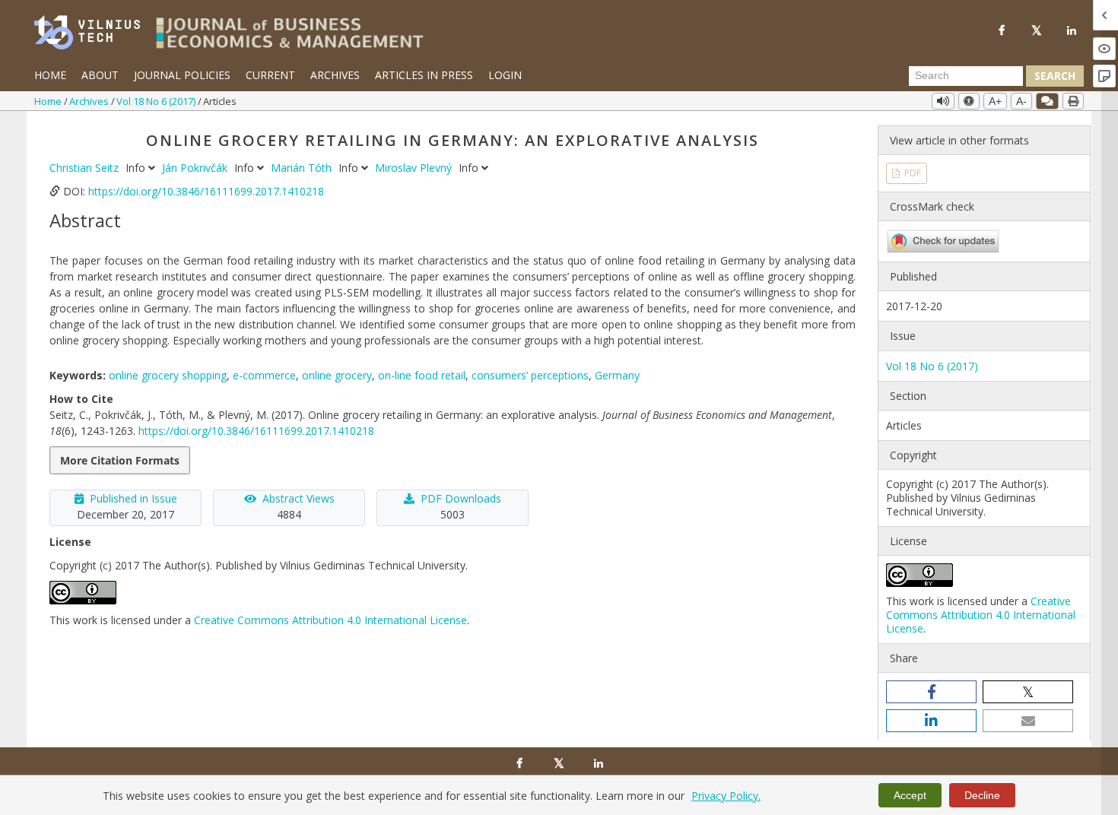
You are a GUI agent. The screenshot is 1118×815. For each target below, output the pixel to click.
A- (1021, 101)
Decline (982, 795)
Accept (910, 795)
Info (136, 167)
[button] (931, 691)
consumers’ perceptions (530, 375)
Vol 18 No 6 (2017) (157, 101)
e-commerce (264, 375)
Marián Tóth (303, 167)
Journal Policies (182, 75)
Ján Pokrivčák (196, 167)
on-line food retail (421, 375)
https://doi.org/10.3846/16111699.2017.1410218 (206, 191)
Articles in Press (424, 75)
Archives (335, 75)
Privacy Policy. (726, 795)
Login (505, 75)
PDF (911, 172)
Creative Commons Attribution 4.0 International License (330, 620)
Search (1054, 75)
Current (270, 75)
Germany (617, 375)
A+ (995, 101)
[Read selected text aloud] (943, 101)
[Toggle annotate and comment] (1047, 101)
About (100, 75)
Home (50, 75)
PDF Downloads (461, 498)
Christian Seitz (85, 167)
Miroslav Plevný (415, 167)
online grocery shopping (168, 375)
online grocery (337, 375)
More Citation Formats (119, 460)
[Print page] (1073, 101)
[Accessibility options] (969, 101)
